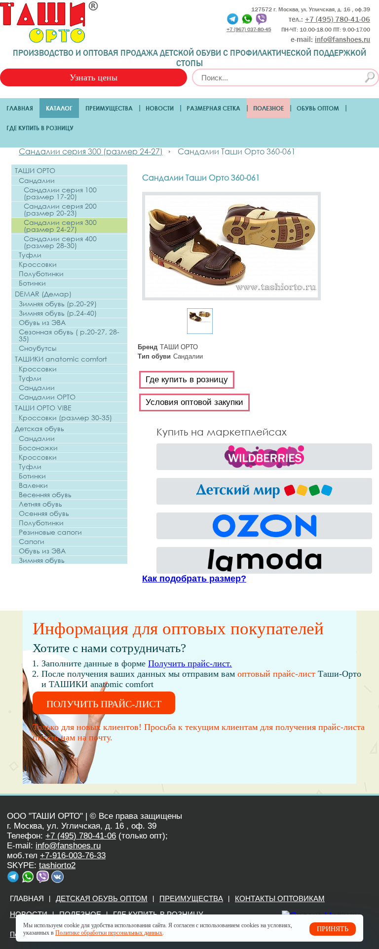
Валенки (33, 485)
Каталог (59, 108)
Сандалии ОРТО (47, 397)
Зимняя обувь (42, 560)
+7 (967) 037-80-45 (249, 29)
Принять (332, 929)
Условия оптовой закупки (194, 402)
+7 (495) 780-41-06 (80, 835)
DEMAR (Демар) (43, 293)
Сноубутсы (37, 348)
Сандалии (37, 180)
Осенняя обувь (44, 513)
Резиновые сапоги (50, 532)
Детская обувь (39, 428)
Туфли (30, 255)
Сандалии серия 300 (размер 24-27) (60, 226)
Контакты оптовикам (280, 898)
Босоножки (38, 447)
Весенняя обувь (45, 494)
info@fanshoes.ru (342, 39)
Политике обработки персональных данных (108, 932)
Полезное (268, 108)
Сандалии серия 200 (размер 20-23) (60, 210)
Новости (160, 108)
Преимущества (109, 108)
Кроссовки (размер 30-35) (65, 417)
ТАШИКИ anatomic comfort (61, 359)
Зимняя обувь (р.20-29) (58, 303)
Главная (19, 108)
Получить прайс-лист (103, 703)
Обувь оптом (318, 108)
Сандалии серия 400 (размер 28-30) (60, 242)
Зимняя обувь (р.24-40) (58, 313)
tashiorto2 (57, 865)
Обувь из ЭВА (42, 322)
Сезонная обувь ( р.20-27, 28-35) (69, 335)
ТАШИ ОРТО (35, 170)
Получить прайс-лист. (190, 663)
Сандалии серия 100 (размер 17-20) (60, 193)
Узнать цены (93, 77)
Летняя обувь (40, 504)
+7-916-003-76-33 (73, 855)
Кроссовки (38, 264)
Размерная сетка (213, 108)
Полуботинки (41, 273)
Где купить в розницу (40, 128)
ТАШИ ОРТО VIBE (43, 407)
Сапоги (31, 541)
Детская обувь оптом (102, 898)
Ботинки (32, 283)
